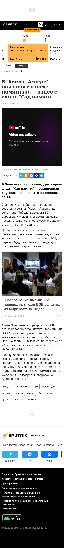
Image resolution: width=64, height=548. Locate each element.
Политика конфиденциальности (19, 488)
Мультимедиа (48, 386)
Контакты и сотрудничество (17, 478)
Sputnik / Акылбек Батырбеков (18, 169)
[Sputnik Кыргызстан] (10, 25)
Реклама (38, 478)
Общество (8, 386)
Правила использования (28, 474)
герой (30, 393)
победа (50, 393)
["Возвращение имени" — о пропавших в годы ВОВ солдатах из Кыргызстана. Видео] (32, 274)
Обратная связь (10, 508)
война (39, 393)
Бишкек (6, 393)
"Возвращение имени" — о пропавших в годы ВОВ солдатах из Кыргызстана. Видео (32, 304)
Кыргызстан (22, 386)
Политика (26, 444)
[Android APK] (12, 518)
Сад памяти (32, 399)
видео (35, 386)
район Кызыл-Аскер (13, 399)
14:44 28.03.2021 (11, 103)
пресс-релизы (10, 483)
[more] (58, 315)
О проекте (7, 474)
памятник (18, 393)
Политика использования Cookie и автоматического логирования (21, 494)
